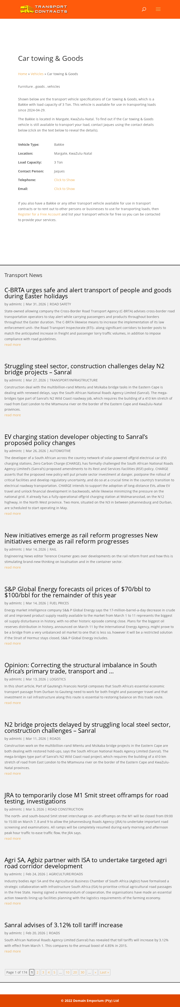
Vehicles (37, 74)
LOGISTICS (58, 679)
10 (67, 972)
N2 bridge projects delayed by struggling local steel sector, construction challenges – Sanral (87, 727)
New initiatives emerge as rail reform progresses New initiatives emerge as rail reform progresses (81, 538)
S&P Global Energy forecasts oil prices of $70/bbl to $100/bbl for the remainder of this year (77, 592)
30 (82, 972)
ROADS (55, 738)
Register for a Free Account (39, 214)
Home (22, 74)
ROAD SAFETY (60, 304)
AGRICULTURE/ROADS (66, 874)
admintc (15, 304)
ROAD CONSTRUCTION (65, 809)
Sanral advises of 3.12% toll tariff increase (63, 925)
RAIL (53, 549)
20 (75, 972)
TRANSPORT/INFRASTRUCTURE (74, 380)
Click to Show (64, 180)
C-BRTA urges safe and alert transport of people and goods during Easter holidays (87, 293)
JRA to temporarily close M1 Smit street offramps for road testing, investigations (86, 798)
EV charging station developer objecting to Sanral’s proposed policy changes (76, 439)
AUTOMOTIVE (60, 451)
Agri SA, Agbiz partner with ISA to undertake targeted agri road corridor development (85, 863)
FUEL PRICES (59, 603)
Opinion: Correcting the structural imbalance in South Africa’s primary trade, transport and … (80, 668)
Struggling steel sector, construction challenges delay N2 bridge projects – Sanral (84, 369)
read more (12, 344)
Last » (104, 972)
